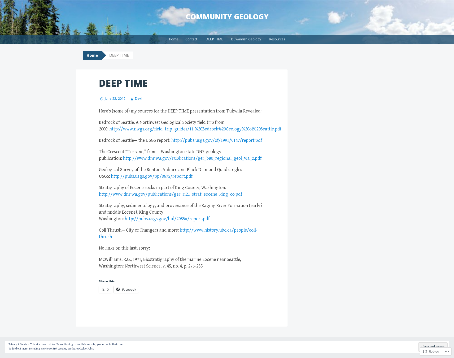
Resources (277, 39)
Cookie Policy (86, 348)
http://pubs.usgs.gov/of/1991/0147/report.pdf (216, 140)
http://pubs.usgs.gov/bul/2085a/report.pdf (167, 219)
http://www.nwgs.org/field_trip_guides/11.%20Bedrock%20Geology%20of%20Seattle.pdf (195, 129)
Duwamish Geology (246, 39)
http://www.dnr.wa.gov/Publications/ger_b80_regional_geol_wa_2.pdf (192, 158)
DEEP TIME (214, 39)
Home (173, 39)
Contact (191, 39)
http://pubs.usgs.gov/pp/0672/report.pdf (151, 176)
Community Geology (227, 17)
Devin (139, 98)
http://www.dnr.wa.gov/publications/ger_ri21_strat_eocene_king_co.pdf (170, 194)
